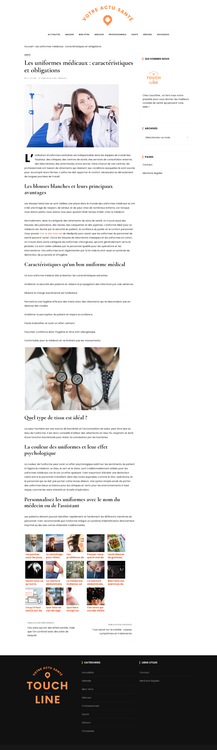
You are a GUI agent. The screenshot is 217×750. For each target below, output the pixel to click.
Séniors (147, 34)
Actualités (54, 34)
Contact (147, 164)
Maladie (69, 34)
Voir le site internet (51, 233)
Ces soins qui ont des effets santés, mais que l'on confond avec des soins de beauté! (51, 631)
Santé (134, 34)
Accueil (28, 46)
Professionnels (117, 34)
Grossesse (163, 34)
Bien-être (84, 34)
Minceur (99, 34)
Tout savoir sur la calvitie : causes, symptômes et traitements (112, 631)
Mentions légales (152, 173)
